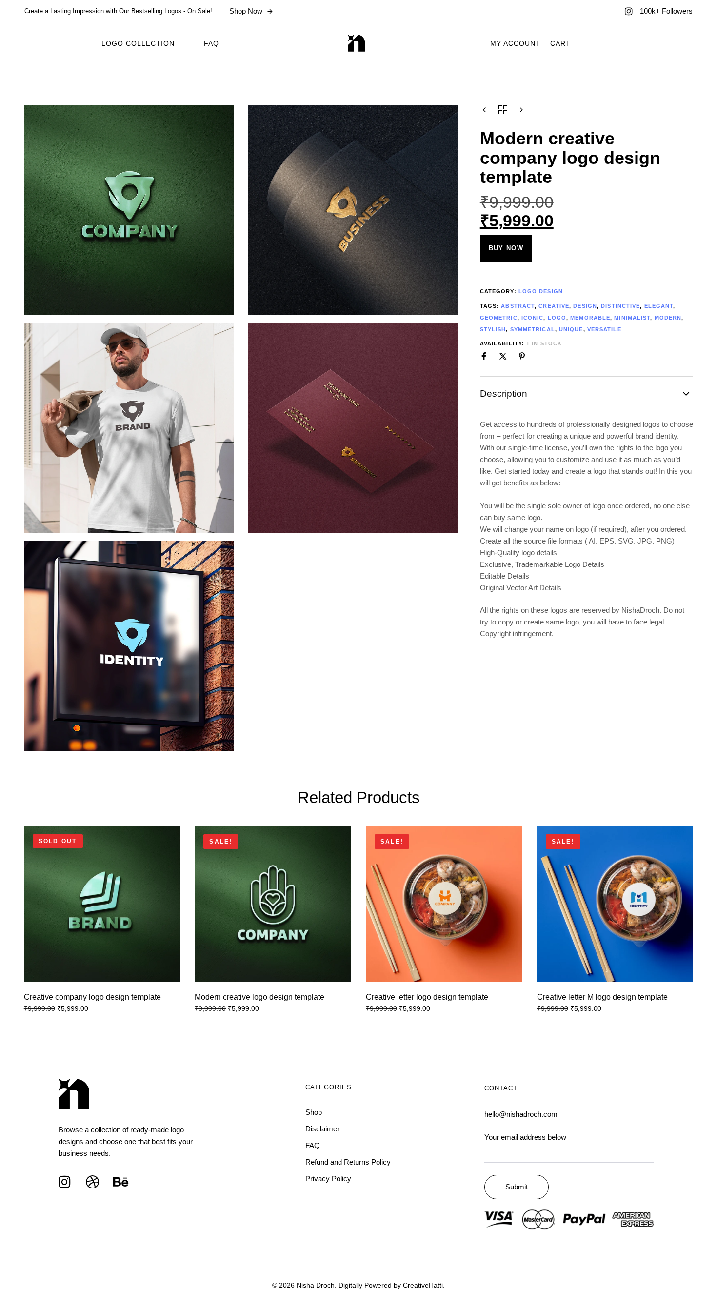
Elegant (659, 306)
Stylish (493, 329)
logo (557, 318)
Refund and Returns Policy (348, 1162)
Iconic (532, 318)
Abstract (518, 306)
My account (515, 43)
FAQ (211, 43)
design (585, 306)
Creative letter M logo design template (602, 997)
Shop (313, 1112)
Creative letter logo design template (427, 997)
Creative (553, 306)
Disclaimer (322, 1129)
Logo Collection (138, 43)
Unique (571, 329)
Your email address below (525, 1137)
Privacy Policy (328, 1178)
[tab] (587, 393)
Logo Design (540, 291)
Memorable (590, 318)
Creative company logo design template (92, 997)
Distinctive (620, 306)
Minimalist (632, 318)
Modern (668, 318)
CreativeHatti (423, 1285)
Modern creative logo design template (259, 997)
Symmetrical (532, 329)
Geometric (499, 318)
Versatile (604, 329)
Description (503, 393)
